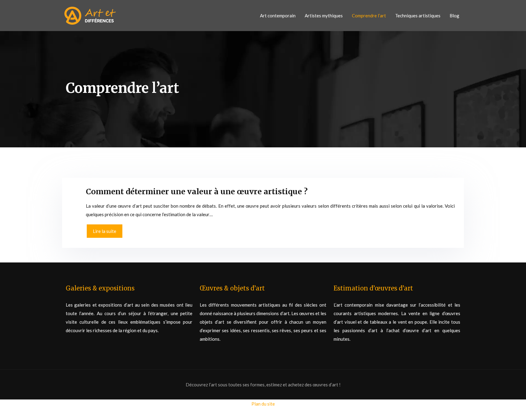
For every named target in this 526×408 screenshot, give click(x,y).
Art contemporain (278, 15)
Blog (454, 15)
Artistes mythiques (324, 15)
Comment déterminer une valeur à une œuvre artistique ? (197, 191)
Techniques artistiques (417, 15)
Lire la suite (104, 231)
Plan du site (263, 403)
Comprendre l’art (369, 15)
